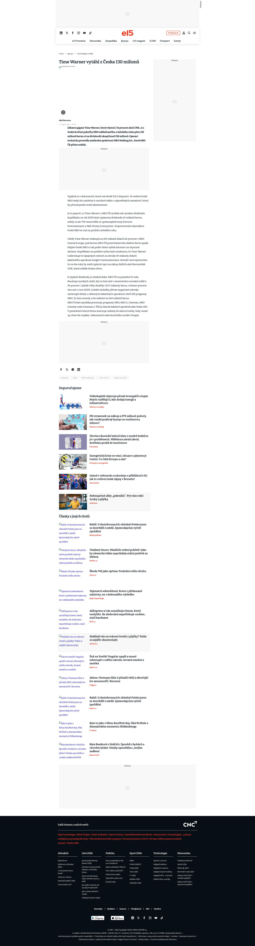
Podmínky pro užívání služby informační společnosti (115, 936)
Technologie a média (85, 53)
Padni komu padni (113, 874)
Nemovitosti (160, 834)
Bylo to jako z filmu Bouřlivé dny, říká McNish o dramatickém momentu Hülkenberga (119, 724)
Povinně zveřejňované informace (164, 939)
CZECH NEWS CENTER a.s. (137, 930)
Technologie (160, 853)
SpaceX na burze (160, 860)
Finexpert (165, 41)
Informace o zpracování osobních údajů (153, 936)
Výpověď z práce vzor (114, 878)
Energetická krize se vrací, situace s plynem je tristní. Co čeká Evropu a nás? (118, 457)
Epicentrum (62, 860)
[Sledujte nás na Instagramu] (78, 33)
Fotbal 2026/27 (135, 864)
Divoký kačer (111, 882)
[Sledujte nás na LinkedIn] (61, 33)
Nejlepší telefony (160, 864)
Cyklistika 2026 (135, 883)
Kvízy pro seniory (64, 877)
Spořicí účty (182, 864)
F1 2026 (133, 875)
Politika (110, 853)
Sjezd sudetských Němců (115, 867)
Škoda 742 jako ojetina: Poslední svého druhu (118, 571)
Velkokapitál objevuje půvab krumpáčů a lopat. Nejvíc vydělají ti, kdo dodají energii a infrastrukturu (119, 400)
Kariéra (157, 909)
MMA (132, 860)
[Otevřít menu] (194, 33)
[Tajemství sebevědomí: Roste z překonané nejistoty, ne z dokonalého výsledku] (73, 597)
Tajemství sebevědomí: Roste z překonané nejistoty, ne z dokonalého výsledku (116, 592)
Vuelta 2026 (73, 843)
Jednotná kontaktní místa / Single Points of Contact (116, 939)
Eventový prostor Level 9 (135, 839)
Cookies (174, 936)
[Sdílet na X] (67, 369)
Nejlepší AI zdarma (161, 868)
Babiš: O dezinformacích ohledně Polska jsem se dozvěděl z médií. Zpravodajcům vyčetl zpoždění (118, 528)
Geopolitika (111, 41)
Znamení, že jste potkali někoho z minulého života (91, 869)
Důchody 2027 (183, 868)
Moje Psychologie (66, 834)
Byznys (124, 41)
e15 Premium (79, 41)
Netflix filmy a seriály (162, 879)
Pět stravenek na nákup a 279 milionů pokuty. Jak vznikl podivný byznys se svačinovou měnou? (118, 419)
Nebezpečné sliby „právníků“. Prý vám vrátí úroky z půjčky (116, 497)
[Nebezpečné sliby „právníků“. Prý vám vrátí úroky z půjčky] (73, 502)
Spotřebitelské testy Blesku (138, 834)
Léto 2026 (87, 853)
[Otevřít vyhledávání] (189, 33)
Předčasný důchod (184, 860)
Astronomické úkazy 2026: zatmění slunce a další (90, 878)
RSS (147, 909)
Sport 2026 (136, 853)
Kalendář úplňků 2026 (66, 881)
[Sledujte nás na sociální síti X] (67, 33)
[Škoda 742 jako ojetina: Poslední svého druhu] (73, 577)
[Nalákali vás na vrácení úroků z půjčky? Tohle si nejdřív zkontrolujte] (73, 642)
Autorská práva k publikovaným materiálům (75, 936)
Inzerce (123, 909)
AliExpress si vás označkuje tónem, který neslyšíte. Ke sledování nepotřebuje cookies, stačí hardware (117, 614)
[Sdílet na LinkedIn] (78, 369)
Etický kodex (144, 939)
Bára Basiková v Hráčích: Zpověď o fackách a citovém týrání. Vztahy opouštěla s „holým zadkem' (117, 748)
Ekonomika (95, 41)
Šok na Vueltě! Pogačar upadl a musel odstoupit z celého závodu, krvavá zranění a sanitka (117, 660)
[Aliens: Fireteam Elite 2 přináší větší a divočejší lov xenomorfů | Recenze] (73, 684)
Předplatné (136, 909)
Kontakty (98, 909)
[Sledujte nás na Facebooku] (73, 33)
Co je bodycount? (65, 884)
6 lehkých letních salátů (91, 898)
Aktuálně (63, 853)
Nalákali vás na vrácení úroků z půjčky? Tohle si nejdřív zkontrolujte (118, 638)
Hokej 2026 (134, 868)
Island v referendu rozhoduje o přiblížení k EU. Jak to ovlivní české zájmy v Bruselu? (119, 477)
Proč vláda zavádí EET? (114, 870)
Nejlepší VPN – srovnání (163, 875)
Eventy (177, 41)
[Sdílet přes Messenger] (73, 369)
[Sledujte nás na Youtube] (84, 33)
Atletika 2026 (135, 879)
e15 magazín (139, 41)
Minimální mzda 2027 (185, 871)
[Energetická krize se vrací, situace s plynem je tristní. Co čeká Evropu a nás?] (73, 462)
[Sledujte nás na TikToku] (90, 33)
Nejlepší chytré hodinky (163, 871)
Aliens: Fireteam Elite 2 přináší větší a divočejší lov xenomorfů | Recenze (119, 679)
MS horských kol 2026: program (105, 839)
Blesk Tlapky (83, 834)
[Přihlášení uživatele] (183, 33)
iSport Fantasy (116, 834)
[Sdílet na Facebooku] (61, 369)
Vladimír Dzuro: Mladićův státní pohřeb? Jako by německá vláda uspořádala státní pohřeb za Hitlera (119, 553)
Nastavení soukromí (187, 936)
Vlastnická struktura (86, 939)
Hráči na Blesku (99, 834)
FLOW (153, 41)
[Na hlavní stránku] (127, 32)
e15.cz (61, 53)
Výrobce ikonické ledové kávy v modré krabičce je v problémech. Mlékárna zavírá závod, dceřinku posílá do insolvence (119, 439)
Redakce (111, 909)
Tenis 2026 (134, 871)
